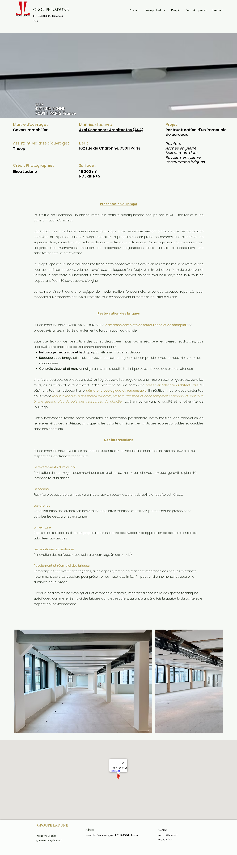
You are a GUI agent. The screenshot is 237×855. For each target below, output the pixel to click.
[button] (155, 10)
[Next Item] (217, 681)
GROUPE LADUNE (51, 9)
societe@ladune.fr (53, 840)
